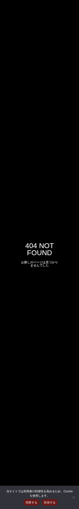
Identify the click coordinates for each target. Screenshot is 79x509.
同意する (31, 502)
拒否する (50, 502)
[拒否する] (73, 497)
